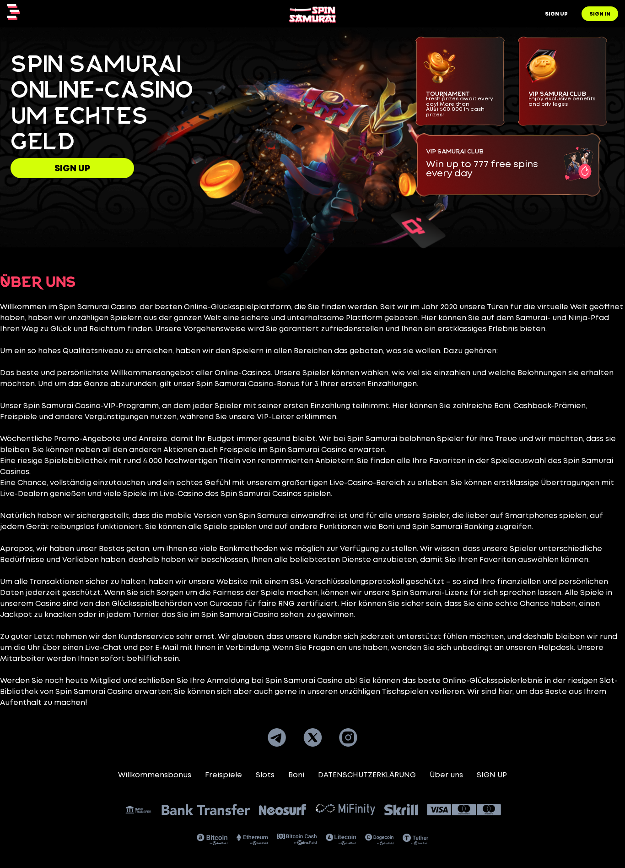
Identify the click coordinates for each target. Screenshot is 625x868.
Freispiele (223, 775)
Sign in (599, 14)
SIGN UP (72, 169)
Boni (296, 775)
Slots (265, 775)
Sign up (556, 14)
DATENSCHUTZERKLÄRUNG (367, 775)
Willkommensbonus (154, 775)
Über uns (446, 775)
